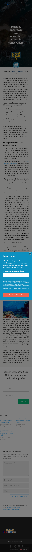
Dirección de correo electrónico (13, 271)
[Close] (30, 253)
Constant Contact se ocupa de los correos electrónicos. (16, 289)
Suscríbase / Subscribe (16, 295)
